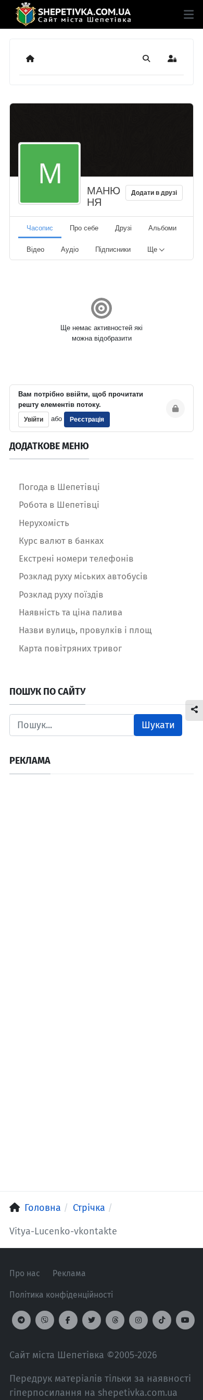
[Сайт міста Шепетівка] (73, 14)
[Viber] (44, 1320)
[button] (189, 14)
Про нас (24, 1273)
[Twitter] (91, 1320)
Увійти (33, 419)
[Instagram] (138, 1320)
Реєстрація (87, 419)
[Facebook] (68, 1320)
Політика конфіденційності (61, 1295)
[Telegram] (21, 1320)
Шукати (158, 725)
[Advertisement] (101, 885)
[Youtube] (185, 1320)
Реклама (69, 1273)
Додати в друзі (154, 192)
